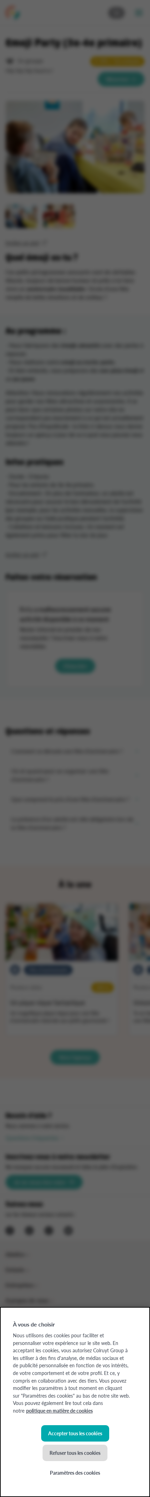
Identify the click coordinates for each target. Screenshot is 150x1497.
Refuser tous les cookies (75, 1452)
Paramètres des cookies (75, 1472)
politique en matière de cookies (59, 1410)
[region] (75, 1402)
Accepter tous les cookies (75, 1433)
